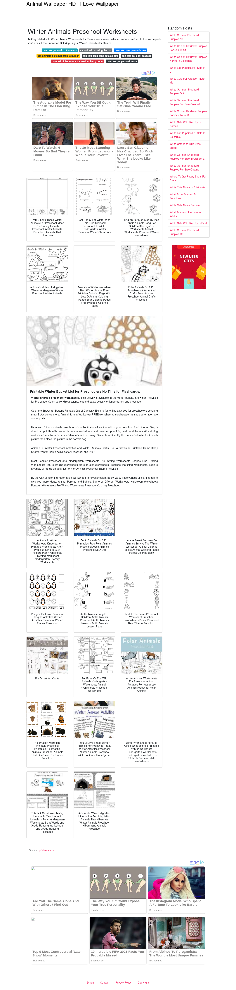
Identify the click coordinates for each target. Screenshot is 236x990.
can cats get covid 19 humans (60, 50)
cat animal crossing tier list (95, 50)
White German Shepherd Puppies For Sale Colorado (185, 102)
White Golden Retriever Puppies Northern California (188, 58)
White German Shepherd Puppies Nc (184, 37)
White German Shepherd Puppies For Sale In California (187, 156)
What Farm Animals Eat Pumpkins (183, 196)
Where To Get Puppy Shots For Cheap (188, 178)
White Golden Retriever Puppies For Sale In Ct (188, 48)
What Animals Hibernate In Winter (185, 214)
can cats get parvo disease (122, 61)
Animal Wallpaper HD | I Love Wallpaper (72, 3)
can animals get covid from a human (58, 56)
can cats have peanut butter (130, 50)
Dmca (90, 982)
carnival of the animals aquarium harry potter (77, 61)
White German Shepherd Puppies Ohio (184, 91)
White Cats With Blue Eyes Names (185, 124)
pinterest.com (47, 850)
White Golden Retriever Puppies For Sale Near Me (188, 113)
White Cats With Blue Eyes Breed (185, 145)
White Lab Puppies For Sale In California (187, 135)
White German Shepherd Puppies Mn (184, 232)
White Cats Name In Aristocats (187, 187)
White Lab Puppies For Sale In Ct (187, 69)
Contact (104, 982)
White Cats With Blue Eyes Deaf (188, 223)
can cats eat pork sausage (136, 56)
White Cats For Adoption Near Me (187, 80)
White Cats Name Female (185, 205)
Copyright (143, 982)
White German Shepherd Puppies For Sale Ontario (184, 167)
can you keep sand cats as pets (100, 56)
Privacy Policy (123, 982)
